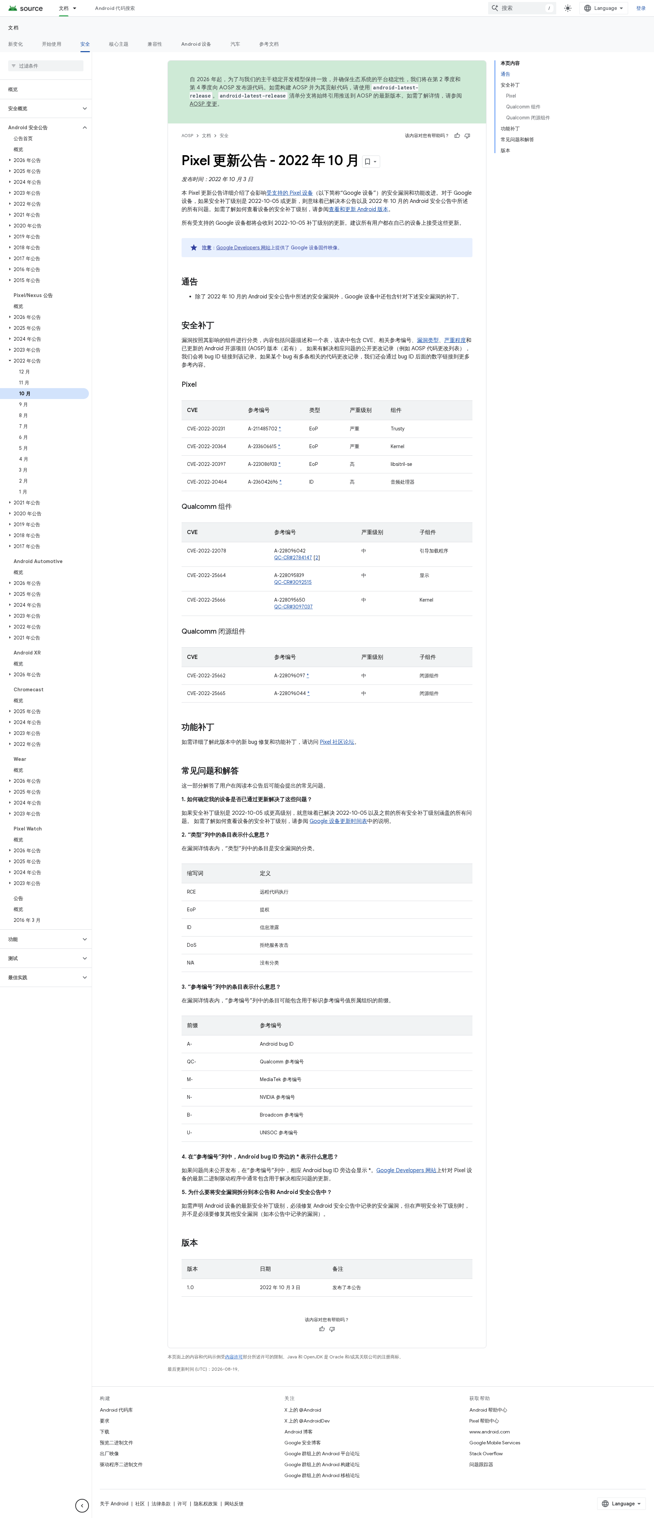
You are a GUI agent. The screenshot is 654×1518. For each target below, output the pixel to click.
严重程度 (455, 340)
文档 (64, 8)
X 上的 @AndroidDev (307, 1421)
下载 (104, 1432)
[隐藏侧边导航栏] (82, 1506)
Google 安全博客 (302, 1443)
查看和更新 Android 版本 (358, 209)
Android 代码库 (116, 1410)
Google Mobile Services (494, 1443)
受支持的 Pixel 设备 (289, 193)
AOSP (187, 135)
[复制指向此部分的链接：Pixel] (203, 385)
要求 (104, 1421)
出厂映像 (109, 1453)
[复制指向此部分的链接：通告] (205, 282)
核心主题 (118, 44)
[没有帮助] (467, 136)
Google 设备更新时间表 (338, 821)
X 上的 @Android (302, 1410)
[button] (40, 108)
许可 (182, 1503)
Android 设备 (196, 44)
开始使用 (51, 44)
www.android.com (489, 1432)
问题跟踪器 (481, 1464)
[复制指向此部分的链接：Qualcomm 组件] (239, 507)
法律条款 (161, 1503)
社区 (140, 1503)
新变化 (15, 44)
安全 (85, 44)
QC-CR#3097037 (293, 607)
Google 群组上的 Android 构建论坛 (322, 1464)
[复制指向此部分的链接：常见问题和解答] (245, 771)
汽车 (235, 44)
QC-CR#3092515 (293, 582)
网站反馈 (234, 1503)
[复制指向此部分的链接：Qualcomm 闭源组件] (252, 632)
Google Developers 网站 (243, 248)
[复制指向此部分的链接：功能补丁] (221, 728)
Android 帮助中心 (488, 1410)
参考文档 (269, 44)
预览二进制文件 (116, 1443)
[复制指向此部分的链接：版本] (205, 1243)
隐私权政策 (206, 1503)
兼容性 (154, 44)
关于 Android (114, 1503)
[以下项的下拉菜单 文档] (77, 8)
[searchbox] (45, 65)
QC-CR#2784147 (293, 558)
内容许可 (234, 1357)
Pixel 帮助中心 (484, 1421)
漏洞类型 (428, 340)
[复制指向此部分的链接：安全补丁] (221, 326)
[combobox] (522, 8)
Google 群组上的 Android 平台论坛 (322, 1453)
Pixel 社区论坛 (337, 742)
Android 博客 (298, 1432)
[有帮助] (457, 136)
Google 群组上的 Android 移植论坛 (322, 1475)
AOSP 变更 (203, 104)
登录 (641, 8)
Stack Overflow (486, 1453)
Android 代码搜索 (115, 8)
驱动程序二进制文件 (121, 1464)
